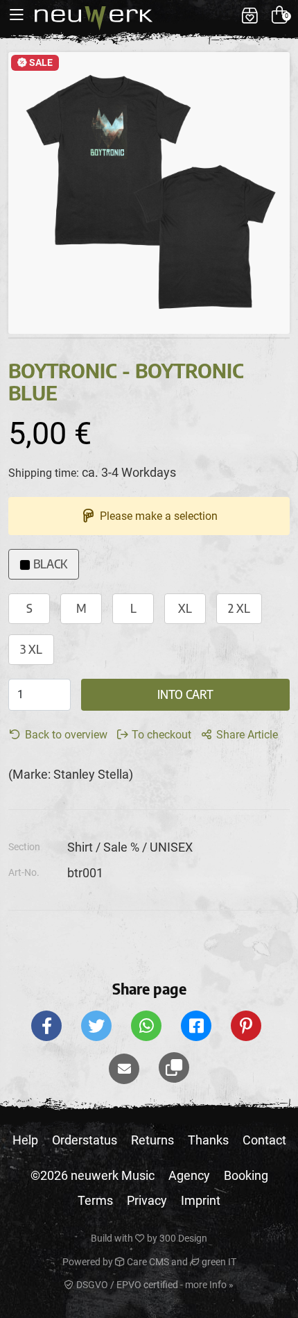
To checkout (160, 734)
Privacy (147, 1200)
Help (25, 1140)
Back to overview (64, 734)
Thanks (208, 1140)
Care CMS (147, 1261)
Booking (246, 1175)
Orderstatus (84, 1140)
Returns (152, 1140)
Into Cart (185, 694)
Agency (189, 1175)
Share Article (245, 734)
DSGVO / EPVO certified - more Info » (154, 1284)
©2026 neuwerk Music (92, 1175)
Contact (264, 1140)
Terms (95, 1200)
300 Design (183, 1238)
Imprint (200, 1200)
